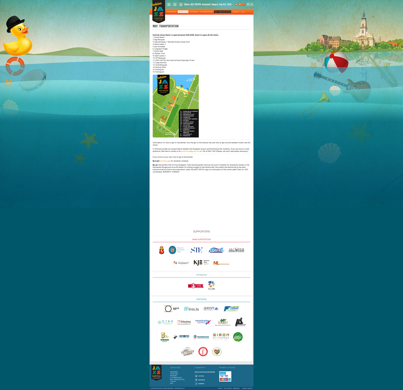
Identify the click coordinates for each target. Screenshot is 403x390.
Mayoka (250, 388)
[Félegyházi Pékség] (196, 286)
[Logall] (216, 250)
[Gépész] (184, 323)
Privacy (220, 388)
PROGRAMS (194, 12)
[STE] (197, 250)
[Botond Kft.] (164, 337)
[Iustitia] (203, 352)
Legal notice (228, 388)
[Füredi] (231, 309)
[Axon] (211, 309)
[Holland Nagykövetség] (221, 263)
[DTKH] (165, 322)
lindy (242, 12)
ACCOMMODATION (206, 12)
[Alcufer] (236, 250)
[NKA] (177, 250)
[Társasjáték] (217, 352)
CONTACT (236, 12)
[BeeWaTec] (181, 337)
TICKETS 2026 (183, 12)
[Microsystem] (240, 322)
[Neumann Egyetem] (201, 263)
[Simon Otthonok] (221, 337)
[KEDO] (211, 286)
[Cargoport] (182, 263)
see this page (165, 161)
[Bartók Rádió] (172, 309)
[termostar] (201, 337)
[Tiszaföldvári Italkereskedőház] (203, 323)
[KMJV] (162, 250)
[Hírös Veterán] (187, 352)
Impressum (236, 388)
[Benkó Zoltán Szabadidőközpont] (238, 337)
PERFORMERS (171, 12)
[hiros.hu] (192, 309)
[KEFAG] (223, 323)
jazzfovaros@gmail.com (190, 151)
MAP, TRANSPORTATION (222, 12)
